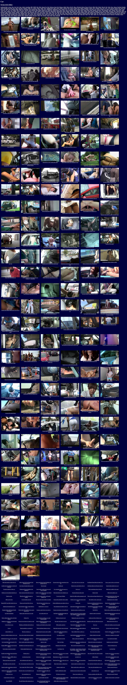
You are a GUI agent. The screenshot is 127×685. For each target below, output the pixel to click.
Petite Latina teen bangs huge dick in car (89, 277)
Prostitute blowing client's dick (78, 592)
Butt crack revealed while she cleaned (26, 635)
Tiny (89, 14)
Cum (101, 8)
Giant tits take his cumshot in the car (78, 663)
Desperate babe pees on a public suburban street (110, 214)
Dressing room (34, 9)
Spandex (92, 13)
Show (32, 13)
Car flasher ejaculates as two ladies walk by (70, 563)
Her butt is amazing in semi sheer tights (10, 461)
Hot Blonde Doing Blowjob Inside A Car (95, 582)
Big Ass (68, 7)
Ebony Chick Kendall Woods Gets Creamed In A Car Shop (43, 682)
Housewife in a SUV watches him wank (50, 162)
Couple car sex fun (50, 563)
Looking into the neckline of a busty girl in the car (9, 586)
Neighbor (96, 11)
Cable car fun (30, 576)
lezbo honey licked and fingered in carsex (10, 560)
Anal (15, 7)
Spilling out (61, 585)
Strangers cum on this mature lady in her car (70, 377)
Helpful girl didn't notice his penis (30, 231)
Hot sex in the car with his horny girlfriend (70, 182)
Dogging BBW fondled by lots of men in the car (9, 646)
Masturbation (59, 11)
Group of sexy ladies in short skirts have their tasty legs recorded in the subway (30, 45)
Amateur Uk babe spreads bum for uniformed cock (112, 619)
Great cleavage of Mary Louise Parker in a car (26, 607)
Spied (95, 13)
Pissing (58, 12)
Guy (6, 10)
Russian (102, 12)
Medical (67, 11)
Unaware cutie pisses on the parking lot (60, 610)
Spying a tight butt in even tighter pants (70, 431)
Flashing (87, 9)
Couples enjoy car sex (90, 247)
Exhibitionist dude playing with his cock (43, 635)
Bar (46, 7)
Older (6, 12)
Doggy (17, 9)
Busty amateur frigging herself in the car (70, 47)
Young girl (58, 15)
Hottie (85, 10)
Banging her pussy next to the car (78, 618)
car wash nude (109, 381)
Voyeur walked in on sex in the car (70, 329)
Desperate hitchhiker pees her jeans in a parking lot (43, 675)
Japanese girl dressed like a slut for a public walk (26, 639)
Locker (25, 11)
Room (94, 12)
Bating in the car (70, 494)
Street (16, 14)
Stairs (121, 13)
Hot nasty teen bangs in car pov (61, 621)
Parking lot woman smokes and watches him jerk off (9, 671)
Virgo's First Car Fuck (61, 638)
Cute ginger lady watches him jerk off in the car (78, 622)
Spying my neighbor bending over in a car (9, 635)
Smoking (84, 13)
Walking (15, 15)
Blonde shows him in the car (112, 621)
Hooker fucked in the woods (95, 635)
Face (66, 9)
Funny (107, 9)
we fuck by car (78, 656)
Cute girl (112, 8)
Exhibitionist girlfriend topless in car (30, 394)
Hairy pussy (21, 10)
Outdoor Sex (26, 618)
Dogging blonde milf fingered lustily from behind (9, 611)
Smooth (88, 13)
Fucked (98, 9)
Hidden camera (56, 10)
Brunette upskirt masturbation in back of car (9, 668)
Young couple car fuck (50, 111)
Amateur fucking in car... (50, 77)
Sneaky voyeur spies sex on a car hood (70, 247)
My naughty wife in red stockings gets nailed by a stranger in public (110, 314)
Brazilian (124, 7)
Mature (64, 11)
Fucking (102, 9)
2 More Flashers (95, 656)
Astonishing (27, 7)
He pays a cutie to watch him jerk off (110, 445)
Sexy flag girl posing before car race (26, 585)
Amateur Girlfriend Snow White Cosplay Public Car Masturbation (60, 678)
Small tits (80, 13)
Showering (39, 13)
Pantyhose (32, 12)
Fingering (83, 9)
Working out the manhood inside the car (9, 592)
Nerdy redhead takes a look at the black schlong (9, 619)
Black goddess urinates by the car (30, 114)
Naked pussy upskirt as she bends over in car (50, 231)
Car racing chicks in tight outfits (110, 47)
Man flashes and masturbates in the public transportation (109, 82)
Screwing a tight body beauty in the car (10, 113)
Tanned (46, 14)
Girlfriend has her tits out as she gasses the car (9, 639)
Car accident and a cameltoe (70, 132)
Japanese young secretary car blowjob (112, 677)
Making (39, 11)
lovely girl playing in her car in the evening (95, 678)
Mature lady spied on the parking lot (95, 642)
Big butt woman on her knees (10, 247)
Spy (97, 13)
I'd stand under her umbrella (50, 497)
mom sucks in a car (95, 670)
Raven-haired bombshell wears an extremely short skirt (112, 607)
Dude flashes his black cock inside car (30, 331)
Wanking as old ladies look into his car (26, 624)
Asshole (23, 7)
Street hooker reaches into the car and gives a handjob (44, 590)
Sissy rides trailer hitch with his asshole (95, 653)
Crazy (93, 8)
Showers (43, 13)
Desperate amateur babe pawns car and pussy (30, 427)
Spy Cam (101, 13)
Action (9, 7)
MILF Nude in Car (30, 448)
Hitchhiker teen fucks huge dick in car (26, 645)
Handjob (26, 10)
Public (68, 12)
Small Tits (70, 13)
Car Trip (10, 263)
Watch (22, 15)
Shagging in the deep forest (61, 645)
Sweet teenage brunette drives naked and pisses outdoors (10, 495)
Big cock (87, 7)
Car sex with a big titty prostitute (112, 628)
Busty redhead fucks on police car (78, 631)
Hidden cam (50, 10)
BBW (32, 7)
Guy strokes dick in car (43, 613)
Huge (91, 10)
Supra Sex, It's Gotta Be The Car (30, 128)
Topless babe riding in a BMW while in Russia (9, 657)
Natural (92, 11)
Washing (19, 15)
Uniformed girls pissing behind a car (30, 313)
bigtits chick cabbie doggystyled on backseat (60, 632)
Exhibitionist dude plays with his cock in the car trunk (70, 264)
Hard (30, 10)
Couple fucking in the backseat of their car (50, 348)
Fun (105, 9)
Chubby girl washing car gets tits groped (112, 624)
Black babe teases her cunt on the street (60, 628)
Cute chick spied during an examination (10, 448)
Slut (61, 13)
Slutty (63, 13)
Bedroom (61, 7)
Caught (41, 8)
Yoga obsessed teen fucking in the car (61, 606)
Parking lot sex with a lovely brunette (50, 327)
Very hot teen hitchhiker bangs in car (90, 361)
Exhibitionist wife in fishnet (112, 599)
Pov (65, 12)
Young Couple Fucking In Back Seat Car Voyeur (50, 530)
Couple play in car (9, 674)
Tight (78, 14)
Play (61, 12)
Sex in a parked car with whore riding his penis (30, 182)
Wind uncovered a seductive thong (50, 481)
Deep (122, 8)
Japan (110, 10)
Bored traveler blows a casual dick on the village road (70, 531)
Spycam (118, 13)
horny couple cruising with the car (109, 294)
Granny (120, 9)
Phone (53, 12)
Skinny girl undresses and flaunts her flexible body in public (95, 650)
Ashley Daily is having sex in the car (61, 681)
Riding (91, 12)
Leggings (8, 11)
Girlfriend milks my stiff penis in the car (95, 585)
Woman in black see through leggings (110, 562)
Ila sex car (95, 624)
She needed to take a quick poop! (95, 599)
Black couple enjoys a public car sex (78, 667)
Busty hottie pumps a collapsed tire (60, 663)
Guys (9, 10)
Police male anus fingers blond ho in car (95, 596)
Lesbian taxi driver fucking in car (95, 618)
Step (124, 13)
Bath (48, 7)
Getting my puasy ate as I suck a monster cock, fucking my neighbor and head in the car (78, 614)
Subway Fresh (95, 592)
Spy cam (105, 13)
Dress (30, 9)
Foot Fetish (91, 9)
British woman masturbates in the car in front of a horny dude (43, 639)
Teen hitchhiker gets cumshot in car (90, 211)
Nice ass (100, 11)
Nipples (106, 11)
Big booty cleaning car (50, 510)
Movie (82, 11)
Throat (75, 14)
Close (68, 8)
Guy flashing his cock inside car (110, 397)
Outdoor (13, 12)
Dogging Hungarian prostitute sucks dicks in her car (70, 311)
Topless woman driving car (112, 667)
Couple (90, 8)
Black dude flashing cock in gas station (78, 677)
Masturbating (53, 11)
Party (38, 12)
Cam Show (20, 8)
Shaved (10, 13)
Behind (65, 7)
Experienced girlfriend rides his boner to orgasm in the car (95, 604)
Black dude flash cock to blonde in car (61, 592)
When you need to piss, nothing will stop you (70, 64)
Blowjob (103, 7)
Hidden (39, 10)
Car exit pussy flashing (60, 596)
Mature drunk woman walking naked (10, 31)
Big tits (90, 7)
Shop (19, 13)
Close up (71, 8)
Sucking (31, 14)
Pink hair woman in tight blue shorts (50, 414)
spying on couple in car (30, 63)
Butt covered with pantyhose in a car (78, 645)
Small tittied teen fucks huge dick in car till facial (77, 636)
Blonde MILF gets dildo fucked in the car (9, 603)
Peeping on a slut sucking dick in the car (89, 114)
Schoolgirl (112, 12)
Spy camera (109, 13)
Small (66, 13)
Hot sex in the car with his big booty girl (109, 481)
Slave (56, 13)
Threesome (71, 14)
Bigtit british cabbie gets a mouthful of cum (70, 162)
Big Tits (71, 7)
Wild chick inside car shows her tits (9, 582)
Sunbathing (39, 14)
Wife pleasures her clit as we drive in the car (90, 497)
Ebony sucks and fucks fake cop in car (26, 592)
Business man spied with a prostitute (90, 481)
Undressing (117, 14)
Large (2, 11)
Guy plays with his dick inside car (50, 313)
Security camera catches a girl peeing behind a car (43, 597)
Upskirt (121, 14)
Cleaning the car (26, 653)
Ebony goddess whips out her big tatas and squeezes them (95, 646)
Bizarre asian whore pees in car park (26, 613)
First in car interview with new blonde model (109, 461)
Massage (43, 11)
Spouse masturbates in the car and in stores (50, 211)
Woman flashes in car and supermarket (109, 510)
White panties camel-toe (60, 624)
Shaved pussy (15, 13)
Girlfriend (111, 9)
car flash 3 (110, 545)
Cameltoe (25, 8)
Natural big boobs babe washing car (95, 660)
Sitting (47, 13)
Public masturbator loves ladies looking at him (78, 629)
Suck (28, 14)
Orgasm (9, 12)
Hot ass (67, 10)
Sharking (6, 13)
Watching (26, 15)
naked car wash (43, 642)
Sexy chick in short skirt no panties (50, 547)
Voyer (12, 15)
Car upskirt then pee (60, 635)
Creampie (97, 8)
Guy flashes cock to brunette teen (90, 313)
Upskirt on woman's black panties (30, 263)
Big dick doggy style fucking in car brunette (43, 604)
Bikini (94, 7)
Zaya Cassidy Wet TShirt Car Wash (10, 128)
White (39, 15)
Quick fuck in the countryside (30, 563)
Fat (68, 9)
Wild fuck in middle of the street (112, 589)
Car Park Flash (112, 649)
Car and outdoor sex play (26, 599)
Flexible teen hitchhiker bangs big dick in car (9, 654)
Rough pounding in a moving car (26, 628)
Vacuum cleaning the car (112, 645)
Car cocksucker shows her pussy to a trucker (61, 590)
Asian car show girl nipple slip (78, 638)
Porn (63, 12)
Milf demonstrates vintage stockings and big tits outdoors (77, 654)
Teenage (58, 14)
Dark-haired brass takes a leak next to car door (60, 661)
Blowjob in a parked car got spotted (112, 635)
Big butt (83, 7)
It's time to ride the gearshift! (109, 145)
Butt (14, 8)
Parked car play (9, 596)
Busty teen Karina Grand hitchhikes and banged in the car (43, 583)
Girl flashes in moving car (70, 297)
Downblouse (26, 9)
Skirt (53, 13)
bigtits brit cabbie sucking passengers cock (78, 596)
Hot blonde (71, 10)
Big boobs (79, 7)
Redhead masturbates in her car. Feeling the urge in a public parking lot (90, 545)
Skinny (50, 13)
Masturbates (47, 11)
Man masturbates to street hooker (30, 464)
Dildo (7, 9)
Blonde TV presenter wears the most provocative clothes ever (50, 462)
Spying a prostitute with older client (95, 674)
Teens (62, 14)
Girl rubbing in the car (10, 348)
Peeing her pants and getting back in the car (90, 526)
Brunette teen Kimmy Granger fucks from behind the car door (43, 650)
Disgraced (13, 9)
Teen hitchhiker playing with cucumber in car (89, 44)
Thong (67, 14)
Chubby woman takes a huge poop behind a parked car (43, 593)
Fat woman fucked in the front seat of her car (10, 547)
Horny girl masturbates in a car (90, 165)
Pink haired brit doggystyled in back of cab (70, 345)
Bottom (115, 7)
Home (61, 10)
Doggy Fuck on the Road (10, 211)
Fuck (95, 9)
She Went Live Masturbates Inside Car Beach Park (61, 614)
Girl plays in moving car (60, 674)
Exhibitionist (55, 9)
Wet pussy (35, 15)
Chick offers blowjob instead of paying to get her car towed (43, 654)
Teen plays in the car (90, 178)
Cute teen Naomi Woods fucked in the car (90, 294)
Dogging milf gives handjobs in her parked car (26, 590)
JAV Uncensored (105, 10)
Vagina (6, 15)
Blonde (99, 7)
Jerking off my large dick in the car (90, 431)
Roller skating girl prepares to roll (50, 31)
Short (26, 13)
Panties (25, 12)
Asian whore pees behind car (10, 277)
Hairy (18, 10)
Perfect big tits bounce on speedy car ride (26, 621)
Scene (105, 12)
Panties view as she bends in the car (78, 585)
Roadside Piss (70, 513)
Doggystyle (21, 9)
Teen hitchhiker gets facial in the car (30, 294)
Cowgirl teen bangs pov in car (109, 277)
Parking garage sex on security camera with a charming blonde (30, 165)
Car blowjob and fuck (26, 656)
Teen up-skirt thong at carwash (70, 281)
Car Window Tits (61, 649)
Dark (119, 8)
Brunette (6, 8)
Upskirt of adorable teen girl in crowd (110, 345)
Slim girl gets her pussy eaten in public (43, 631)
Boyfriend (119, 7)
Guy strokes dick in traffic (10, 363)
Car (31, 8)
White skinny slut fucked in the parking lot (50, 64)
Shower (35, 13)
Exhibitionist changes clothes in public (109, 262)
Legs (12, 11)
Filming (78, 9)
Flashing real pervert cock (61, 618)
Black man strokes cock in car (109, 29)
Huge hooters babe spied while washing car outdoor (78, 625)
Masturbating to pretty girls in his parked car (60, 657)
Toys (98, 14)
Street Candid (21, 14)
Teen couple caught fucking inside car (50, 98)
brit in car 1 (78, 589)
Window (44, 15)
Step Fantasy (3, 14)
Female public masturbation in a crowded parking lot (50, 432)
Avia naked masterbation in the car (70, 147)
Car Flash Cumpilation (9, 613)
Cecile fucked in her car (10, 431)
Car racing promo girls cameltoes (10, 530)
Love (33, 11)
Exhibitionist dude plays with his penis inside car (10, 231)
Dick (4, 9)
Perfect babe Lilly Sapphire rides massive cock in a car (26, 611)
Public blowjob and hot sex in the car (30, 213)
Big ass (75, 7)
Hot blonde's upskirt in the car (70, 198)
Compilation (86, 8)
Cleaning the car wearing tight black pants (50, 263)
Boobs (109, 7)
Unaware (108, 14)
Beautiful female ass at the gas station (10, 477)
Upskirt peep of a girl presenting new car (70, 213)
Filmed (75, 9)
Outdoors (18, 12)
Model (73, 11)
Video (9, 15)
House (88, 10)
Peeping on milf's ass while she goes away (95, 621)
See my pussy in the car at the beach (112, 582)
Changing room (50, 8)
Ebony (39, 9)
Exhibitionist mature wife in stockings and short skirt (78, 643)
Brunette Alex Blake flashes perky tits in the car (10, 310)
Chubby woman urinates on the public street (50, 182)
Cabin (16, 8)
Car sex (9, 628)
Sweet (43, 14)
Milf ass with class (9, 599)
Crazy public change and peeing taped (30, 413)
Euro (45, 9)
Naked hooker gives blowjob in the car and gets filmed (112, 604)
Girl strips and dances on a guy (30, 379)
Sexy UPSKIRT (9, 681)
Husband (94, 10)
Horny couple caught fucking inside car (26, 642)
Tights (86, 14)
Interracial (99, 10)
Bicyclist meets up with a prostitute (89, 61)
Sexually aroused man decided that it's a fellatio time (110, 496)
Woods (48, 15)
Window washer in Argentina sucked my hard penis (10, 332)
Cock (79, 8)
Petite (50, 12)
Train (100, 14)
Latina (5, 11)
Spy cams (114, 13)
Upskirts (2, 15)
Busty (11, 8)
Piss (55, 12)
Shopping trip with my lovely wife (10, 165)
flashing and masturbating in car (9, 606)
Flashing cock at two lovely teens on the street (77, 600)
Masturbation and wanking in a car (109, 324)
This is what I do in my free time (78, 582)
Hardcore (33, 10)
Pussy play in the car (95, 628)
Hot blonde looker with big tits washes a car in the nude (112, 661)
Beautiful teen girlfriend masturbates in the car (30, 481)
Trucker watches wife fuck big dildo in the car (112, 632)
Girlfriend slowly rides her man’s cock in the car (30, 497)
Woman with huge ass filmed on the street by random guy (50, 362)
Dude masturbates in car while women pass (110, 98)
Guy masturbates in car (26, 674)
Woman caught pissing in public (70, 464)
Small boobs (75, 13)
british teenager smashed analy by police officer (112, 671)
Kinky (119, 10)
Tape (49, 14)
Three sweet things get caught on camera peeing (43, 664)
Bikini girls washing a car (112, 592)
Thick (64, 14)
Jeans (117, 10)
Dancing (116, 8)
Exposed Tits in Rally (110, 244)
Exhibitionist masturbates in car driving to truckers (50, 48)
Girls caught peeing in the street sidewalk (30, 81)
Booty (112, 7)
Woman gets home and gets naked (9, 660)
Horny (64, 10)
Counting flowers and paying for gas (50, 128)
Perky (47, 12)
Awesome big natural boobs (10, 413)
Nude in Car (109, 364)
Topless (95, 14)
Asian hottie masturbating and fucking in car (78, 607)
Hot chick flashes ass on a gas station (10, 195)
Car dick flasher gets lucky (44, 677)
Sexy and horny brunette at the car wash (95, 663)
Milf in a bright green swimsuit (90, 148)
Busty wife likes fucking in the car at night (90, 464)
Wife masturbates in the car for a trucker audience (60, 654)
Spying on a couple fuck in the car (89, 563)
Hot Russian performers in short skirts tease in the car (10, 78)
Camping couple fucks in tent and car (44, 610)
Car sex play (78, 603)
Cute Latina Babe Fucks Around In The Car (9, 643)
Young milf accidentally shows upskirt (61, 599)
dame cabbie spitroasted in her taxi (109, 427)
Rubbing (98, 12)
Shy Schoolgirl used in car (90, 397)
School (108, 12)
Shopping (23, 13)
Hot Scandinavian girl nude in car (26, 660)
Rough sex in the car (10, 47)
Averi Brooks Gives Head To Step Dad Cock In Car (95, 607)
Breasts (2, 8)
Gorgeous (116, 9)
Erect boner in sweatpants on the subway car (10, 580)
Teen (55, 14)
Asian (20, 7)
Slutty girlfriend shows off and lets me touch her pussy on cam (30, 511)
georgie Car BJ (109, 64)
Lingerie (22, 11)
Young (54, 15)
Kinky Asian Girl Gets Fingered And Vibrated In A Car (26, 583)
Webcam (30, 15)
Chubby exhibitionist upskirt (60, 670)
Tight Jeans (82, 14)
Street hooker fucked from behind (9, 649)
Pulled (71, 12)
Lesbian (14, 11)
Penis (41, 12)
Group (123, 9)
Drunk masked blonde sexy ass (26, 649)
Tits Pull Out (95, 610)
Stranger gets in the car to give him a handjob (112, 654)
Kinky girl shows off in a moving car (90, 263)
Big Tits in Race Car (30, 195)
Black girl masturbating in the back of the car (70, 229)
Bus (9, 8)
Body (107, 7)
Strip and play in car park (90, 77)
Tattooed (52, 14)
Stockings (13, 14)
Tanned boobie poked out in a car (112, 585)
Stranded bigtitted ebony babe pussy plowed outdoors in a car (112, 597)
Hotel (79, 10)
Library (18, 11)
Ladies (123, 10)
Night (104, 11)
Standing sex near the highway (112, 642)
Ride (86, 12)
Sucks (35, 14)
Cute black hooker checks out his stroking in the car (50, 396)
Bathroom (52, 7)
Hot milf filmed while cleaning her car (26, 681)
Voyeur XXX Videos (6, 5)
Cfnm (45, 8)
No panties (111, 11)
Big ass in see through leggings (10, 379)
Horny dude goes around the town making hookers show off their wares (43, 668)
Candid (28, 8)
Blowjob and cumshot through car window (26, 597)
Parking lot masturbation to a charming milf (43, 657)
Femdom (71, 9)
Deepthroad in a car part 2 (43, 606)
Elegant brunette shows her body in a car (109, 165)
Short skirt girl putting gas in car (110, 227)
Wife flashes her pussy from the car (109, 198)
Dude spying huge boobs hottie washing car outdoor (90, 378)
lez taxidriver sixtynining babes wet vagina (43, 671)
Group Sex (3, 10)
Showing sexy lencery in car (90, 231)
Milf (71, 11)
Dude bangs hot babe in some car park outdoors (30, 95)
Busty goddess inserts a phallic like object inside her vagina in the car (10, 511)
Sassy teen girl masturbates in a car (95, 667)
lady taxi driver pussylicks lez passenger (30, 544)
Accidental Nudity (4, 7)
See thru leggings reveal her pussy (109, 182)
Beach (55, 7)
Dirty (10, 9)
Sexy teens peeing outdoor (95, 631)
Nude (115, 11)
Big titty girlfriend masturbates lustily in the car (10, 64)
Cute (109, 8)
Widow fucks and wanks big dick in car (50, 277)
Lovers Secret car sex (9, 624)
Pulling (74, 12)
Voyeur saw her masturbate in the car (90, 198)
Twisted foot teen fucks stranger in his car (90, 128)
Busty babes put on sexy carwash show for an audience (109, 527)
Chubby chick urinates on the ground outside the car (70, 115)
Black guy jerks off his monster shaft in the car (109, 128)
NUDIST (85, 11)
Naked (89, 11)
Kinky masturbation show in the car (95, 589)
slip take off (10, 182)
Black (97, 7)
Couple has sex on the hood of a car (50, 247)
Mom (76, 11)
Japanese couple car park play (95, 613)
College (81, 8)
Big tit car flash (70, 414)
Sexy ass (2, 13)
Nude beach (118, 11)
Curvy (106, 8)
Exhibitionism (49, 9)
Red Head (79, 12)
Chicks (57, 8)
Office (123, 11)
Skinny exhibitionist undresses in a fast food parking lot (43, 622)
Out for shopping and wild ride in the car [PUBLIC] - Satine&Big (30, 278)
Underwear (112, 14)
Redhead (83, 12)
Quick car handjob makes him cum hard (70, 98)
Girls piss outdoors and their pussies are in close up (30, 149)
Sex (125, 12)
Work (51, 15)
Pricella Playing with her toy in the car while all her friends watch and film (10, 398)
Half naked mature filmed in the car (26, 677)
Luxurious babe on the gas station (70, 397)
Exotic (59, 9)
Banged (43, 7)
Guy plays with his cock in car (50, 448)
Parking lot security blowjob (112, 674)
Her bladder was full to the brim (9, 663)
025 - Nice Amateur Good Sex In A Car (26, 663)
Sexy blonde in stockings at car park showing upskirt (43, 619)
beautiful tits (90, 98)
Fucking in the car (50, 297)
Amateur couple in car (61, 667)
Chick (54, 8)
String (25, 14)
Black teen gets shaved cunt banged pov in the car (95, 639)
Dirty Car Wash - (61, 642)
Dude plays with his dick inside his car (30, 348)
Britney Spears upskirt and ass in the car (30, 245)
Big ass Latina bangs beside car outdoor (43, 599)
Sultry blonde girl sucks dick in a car (90, 448)
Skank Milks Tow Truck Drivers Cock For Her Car (109, 115)
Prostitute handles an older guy (9, 589)
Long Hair (30, 11)
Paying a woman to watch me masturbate (10, 97)
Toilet (92, 14)
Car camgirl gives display (112, 638)
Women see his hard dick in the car (26, 603)
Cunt (103, 8)
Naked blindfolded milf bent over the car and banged (112, 614)
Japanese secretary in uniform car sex (78, 610)
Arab (18, 7)
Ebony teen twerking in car (78, 674)
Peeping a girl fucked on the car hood (44, 624)
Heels (37, 10)
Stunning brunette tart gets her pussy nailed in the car (43, 646)
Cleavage (65, 8)
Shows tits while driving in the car (89, 327)
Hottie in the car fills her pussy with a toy (112, 610)
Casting (34, 8)
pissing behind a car (9, 631)
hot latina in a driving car (30, 530)
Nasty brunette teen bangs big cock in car (70, 544)
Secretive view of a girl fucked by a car (26, 670)
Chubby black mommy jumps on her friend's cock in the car (30, 28)
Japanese (113, 10)
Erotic (42, 9)
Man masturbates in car (90, 513)
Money (79, 11)
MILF (36, 11)
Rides (89, 12)
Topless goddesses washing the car (30, 361)
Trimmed (104, 14)
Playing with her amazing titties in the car (50, 148)
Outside (21, 12)
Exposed (63, 9)
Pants (28, 12)
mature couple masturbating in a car (70, 481)
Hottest (82, 10)
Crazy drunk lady (10, 147)
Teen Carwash (43, 585)
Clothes (75, 8)
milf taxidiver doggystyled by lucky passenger (112, 657)
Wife (41, 15)
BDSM (34, 7)
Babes (40, 7)
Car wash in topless (89, 31)
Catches (38, 8)
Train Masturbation (70, 81)
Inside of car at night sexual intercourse (70, 364)
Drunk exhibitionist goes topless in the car (61, 603)
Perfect (44, 12)
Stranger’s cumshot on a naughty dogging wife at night (43, 661)
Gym (11, 10)
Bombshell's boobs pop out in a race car (89, 345)
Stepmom (8, 14)
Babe (37, 7)
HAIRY (14, 10)
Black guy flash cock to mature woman (10, 297)
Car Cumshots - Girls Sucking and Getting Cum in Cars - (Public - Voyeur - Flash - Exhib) (78, 650)
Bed (58, 7)
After (13, 7)
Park (36, 12)
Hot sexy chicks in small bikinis (70, 29)
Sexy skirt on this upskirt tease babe (109, 414)
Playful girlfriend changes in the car (43, 628)
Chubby (61, 8)
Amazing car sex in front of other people (78, 670)
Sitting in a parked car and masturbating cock (77, 661)
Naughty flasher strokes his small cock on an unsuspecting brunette (112, 664)
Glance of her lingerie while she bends (50, 381)
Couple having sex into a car (9, 677)
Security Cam (117, 12)
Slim (58, 13)
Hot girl (75, 10)
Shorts (29, 13)
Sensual (122, 12)
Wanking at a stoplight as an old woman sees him (9, 622)
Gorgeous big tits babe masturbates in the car (60, 583)
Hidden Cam (44, 10)
